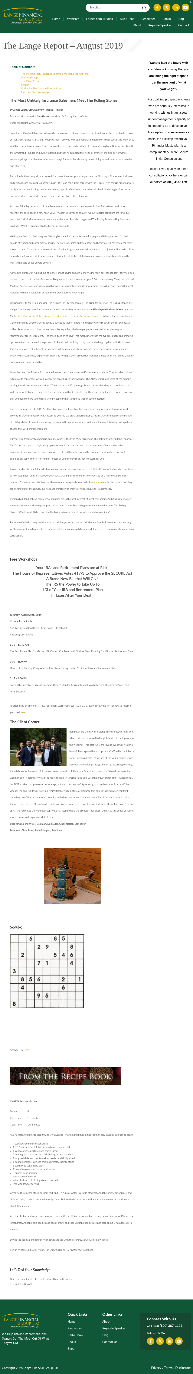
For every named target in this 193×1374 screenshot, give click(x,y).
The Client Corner (31, 81)
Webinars (73, 19)
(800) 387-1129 (171, 1325)
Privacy (156, 1367)
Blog (181, 19)
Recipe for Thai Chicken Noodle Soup (41, 88)
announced (97, 482)
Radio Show (75, 1335)
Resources (148, 19)
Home (56, 19)
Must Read (127, 19)
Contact (183, 25)
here (23, 712)
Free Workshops (30, 78)
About (137, 25)
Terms (168, 1367)
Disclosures (183, 1367)
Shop (71, 1348)
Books (166, 19)
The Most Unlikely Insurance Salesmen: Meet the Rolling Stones (55, 74)
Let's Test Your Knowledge (35, 92)
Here (26, 1050)
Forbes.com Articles (99, 19)
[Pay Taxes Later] (22, 15)
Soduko (25, 85)
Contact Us (109, 1342)
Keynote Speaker (159, 25)
